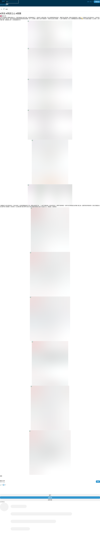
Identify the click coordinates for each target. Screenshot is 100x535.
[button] (89, 1)
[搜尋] (7, 4)
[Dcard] (3, 2)
